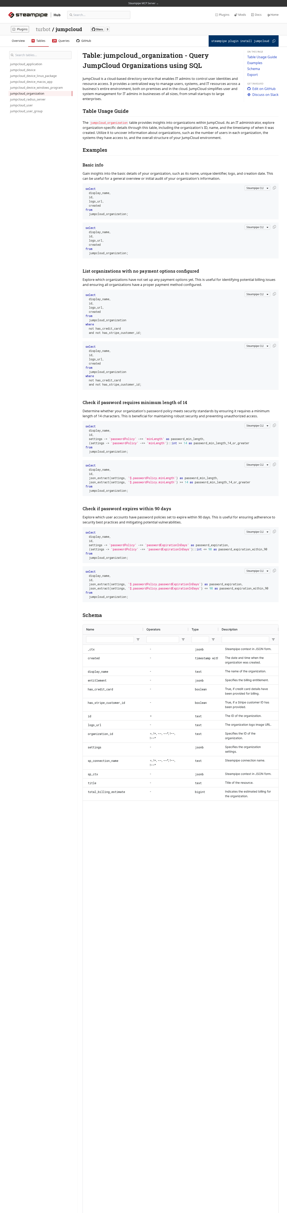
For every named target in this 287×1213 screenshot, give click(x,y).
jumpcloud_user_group (26, 111)
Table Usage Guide (262, 57)
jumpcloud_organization (27, 93)
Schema (253, 68)
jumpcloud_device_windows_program (36, 88)
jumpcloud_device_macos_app (31, 82)
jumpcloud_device (23, 70)
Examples (254, 63)
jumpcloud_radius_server (28, 99)
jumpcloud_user (21, 105)
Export (252, 74)
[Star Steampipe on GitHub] (100, 29)
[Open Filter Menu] (138, 639)
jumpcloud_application (26, 64)
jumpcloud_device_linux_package (33, 76)
